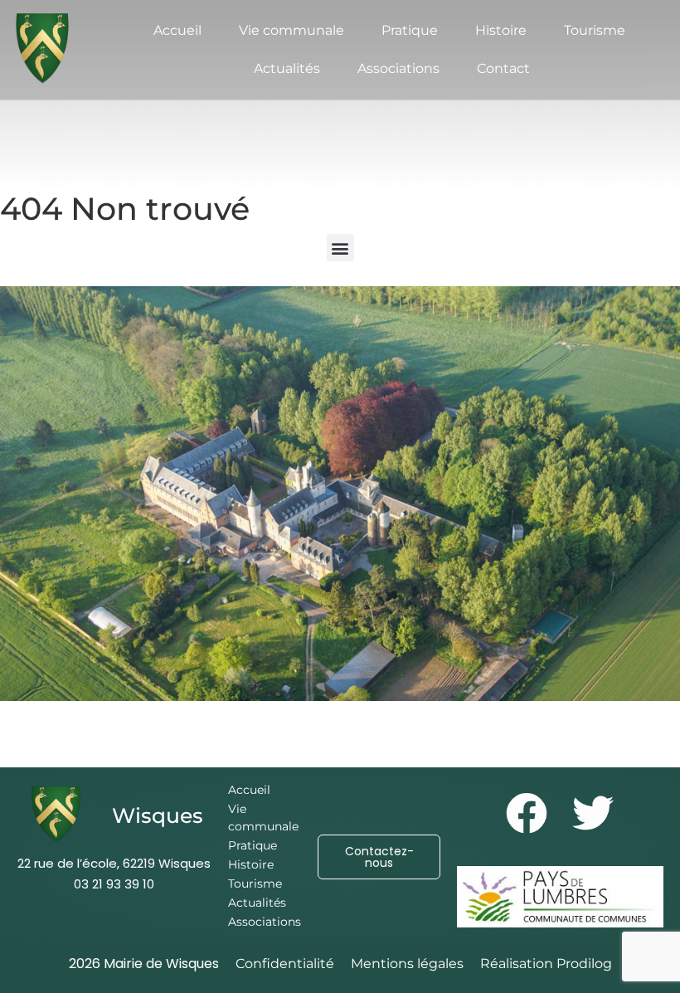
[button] (340, 247)
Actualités (287, 68)
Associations (398, 68)
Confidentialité (285, 963)
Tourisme (594, 30)
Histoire (501, 30)
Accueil (177, 30)
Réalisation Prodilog (546, 963)
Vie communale (291, 30)
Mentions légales (407, 963)
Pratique (409, 30)
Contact (503, 68)
